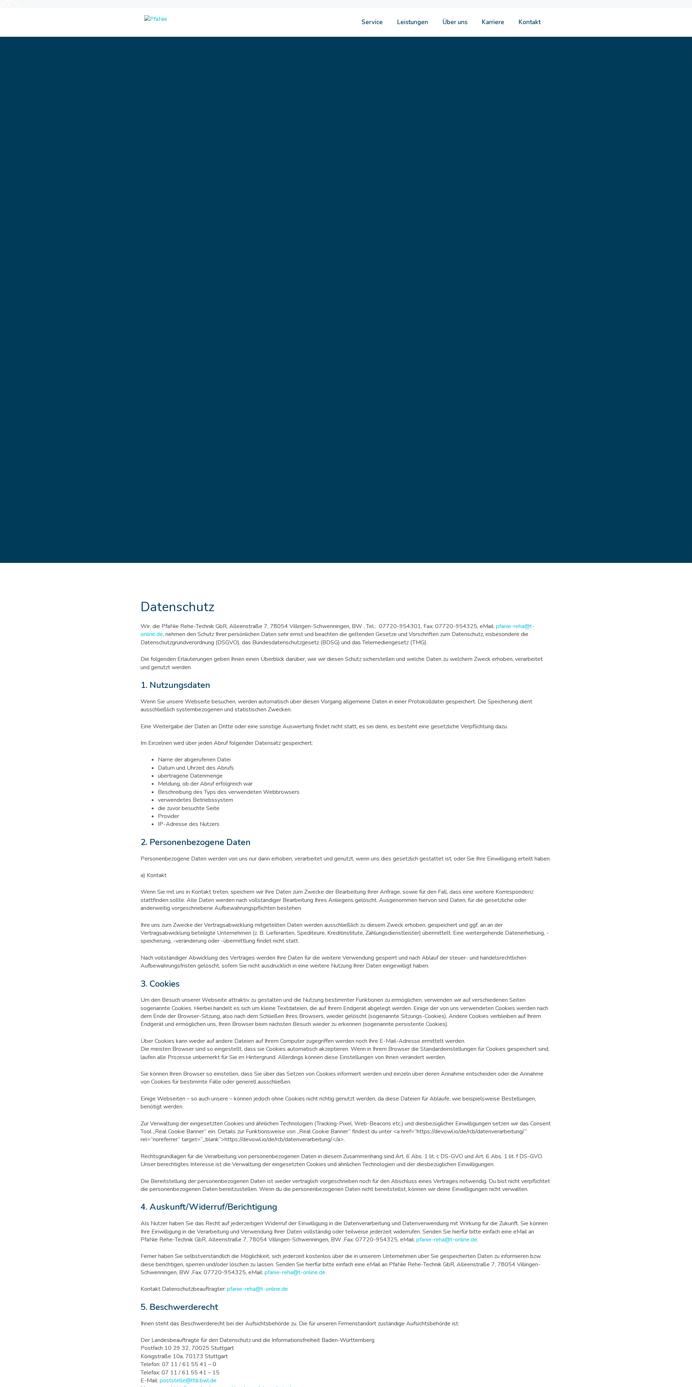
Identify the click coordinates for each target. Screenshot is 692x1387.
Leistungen (412, 22)
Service (372, 22)
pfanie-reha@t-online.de (446, 1240)
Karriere (493, 22)
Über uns (455, 22)
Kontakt (530, 22)
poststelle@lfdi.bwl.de (188, 1380)
